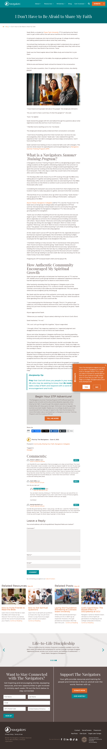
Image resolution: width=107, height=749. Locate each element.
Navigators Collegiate (44, 203)
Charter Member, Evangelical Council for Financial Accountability (95, 740)
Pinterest (70, 739)
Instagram (64, 739)
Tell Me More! (53, 418)
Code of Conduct (50, 578)
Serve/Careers (87, 730)
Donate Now (79, 690)
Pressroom (97, 730)
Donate (97, 4)
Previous (4, 650)
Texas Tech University (51, 32)
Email (29, 563)
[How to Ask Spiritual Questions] (40, 596)
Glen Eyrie (83, 733)
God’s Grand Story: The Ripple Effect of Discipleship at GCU (92, 610)
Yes (86, 387)
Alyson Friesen (32, 203)
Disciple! (29, 450)
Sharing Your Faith (48, 444)
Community (38, 444)
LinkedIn (67, 739)
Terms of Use (19, 734)
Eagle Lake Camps (94, 733)
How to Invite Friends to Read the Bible (13, 609)
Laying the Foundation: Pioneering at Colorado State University (66, 610)
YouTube (76, 739)
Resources (48, 4)
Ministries (60, 4)
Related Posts (64, 585)
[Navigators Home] (16, 731)
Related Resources (14, 585)
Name (29, 555)
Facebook (61, 739)
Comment (31, 528)
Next (103, 650)
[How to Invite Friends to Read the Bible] (14, 596)
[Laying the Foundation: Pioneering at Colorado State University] (67, 596)
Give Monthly (79, 696)
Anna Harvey (38, 488)
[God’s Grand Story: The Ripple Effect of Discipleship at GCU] (93, 596)
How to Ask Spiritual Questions (38, 609)
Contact (77, 730)
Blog (70, 4)
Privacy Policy (9, 734)
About (37, 4)
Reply (76, 460)
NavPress (74, 733)
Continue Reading (16, 621)
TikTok (73, 739)
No (96, 387)
